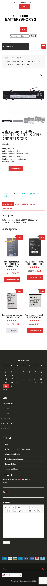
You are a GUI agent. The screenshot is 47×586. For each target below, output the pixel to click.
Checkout (9, 413)
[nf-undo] (35, 510)
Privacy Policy (10, 464)
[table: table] (30, 510)
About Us (7, 418)
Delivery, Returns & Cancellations (18, 449)
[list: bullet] (10, 510)
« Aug (5, 389)
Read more (12, 331)
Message (7, 502)
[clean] (32, 507)
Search (33, 36)
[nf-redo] (39, 510)
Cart (7, 408)
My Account (24, 6)
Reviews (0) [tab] (7, 208)
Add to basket (16, 169)
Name (5, 482)
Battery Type (27, 193)
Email (6, 492)
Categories (10, 46)
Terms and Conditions (13, 469)
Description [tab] (7, 204)
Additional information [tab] (25, 204)
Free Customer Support (14, 459)
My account (8, 404)
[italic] (23, 507)
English (8, 575)
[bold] (19, 507)
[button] (43, 46)
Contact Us (7, 423)
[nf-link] (20, 510)
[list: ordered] (6, 510)
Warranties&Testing (13, 454)
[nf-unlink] (24, 510)
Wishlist (6, 428)
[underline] (28, 507)
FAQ (7, 444)
